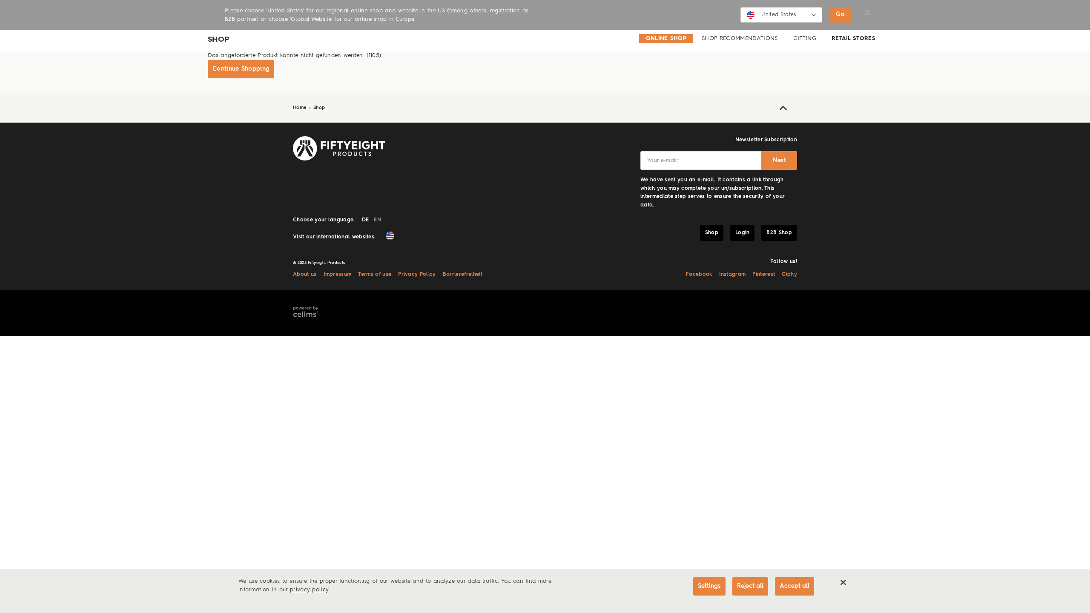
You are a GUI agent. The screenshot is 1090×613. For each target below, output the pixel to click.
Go (840, 14)
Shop (319, 108)
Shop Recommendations (739, 38)
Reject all (750, 586)
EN (377, 220)
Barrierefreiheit (462, 274)
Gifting (804, 38)
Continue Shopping (241, 69)
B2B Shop (779, 232)
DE (365, 220)
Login (742, 232)
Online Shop (666, 38)
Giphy (789, 274)
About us (305, 274)
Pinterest (763, 274)
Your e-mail (663, 160)
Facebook (699, 274)
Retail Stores (853, 38)
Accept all (794, 586)
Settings (709, 586)
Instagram (732, 274)
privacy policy (309, 590)
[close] (843, 582)
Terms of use (374, 274)
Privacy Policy (417, 274)
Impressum (338, 274)
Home (300, 108)
